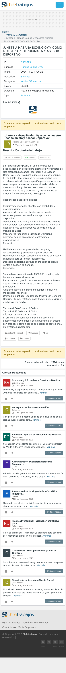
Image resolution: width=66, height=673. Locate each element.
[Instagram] (61, 642)
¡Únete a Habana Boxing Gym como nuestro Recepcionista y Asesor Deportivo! (32, 137)
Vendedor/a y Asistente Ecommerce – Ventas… (37, 434)
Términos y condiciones (36, 622)
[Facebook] (43, 642)
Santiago (25, 76)
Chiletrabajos (30, 634)
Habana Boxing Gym (32, 66)
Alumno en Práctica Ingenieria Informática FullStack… (34, 492)
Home (5, 31)
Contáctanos (9, 627)
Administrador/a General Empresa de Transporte (32, 462)
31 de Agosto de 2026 (23, 385)
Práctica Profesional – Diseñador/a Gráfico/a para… (35, 522)
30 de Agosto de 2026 (23, 440)
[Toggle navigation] (60, 5)
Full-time (26, 95)
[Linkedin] (55, 642)
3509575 (26, 62)
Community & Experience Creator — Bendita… (37, 380)
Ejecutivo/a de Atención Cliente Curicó (33, 580)
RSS (4, 622)
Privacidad (14, 622)
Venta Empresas (27, 627)
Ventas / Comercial (16, 34)
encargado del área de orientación (30, 407)
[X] (49, 642)
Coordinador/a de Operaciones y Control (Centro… (34, 551)
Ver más (43, 392)
